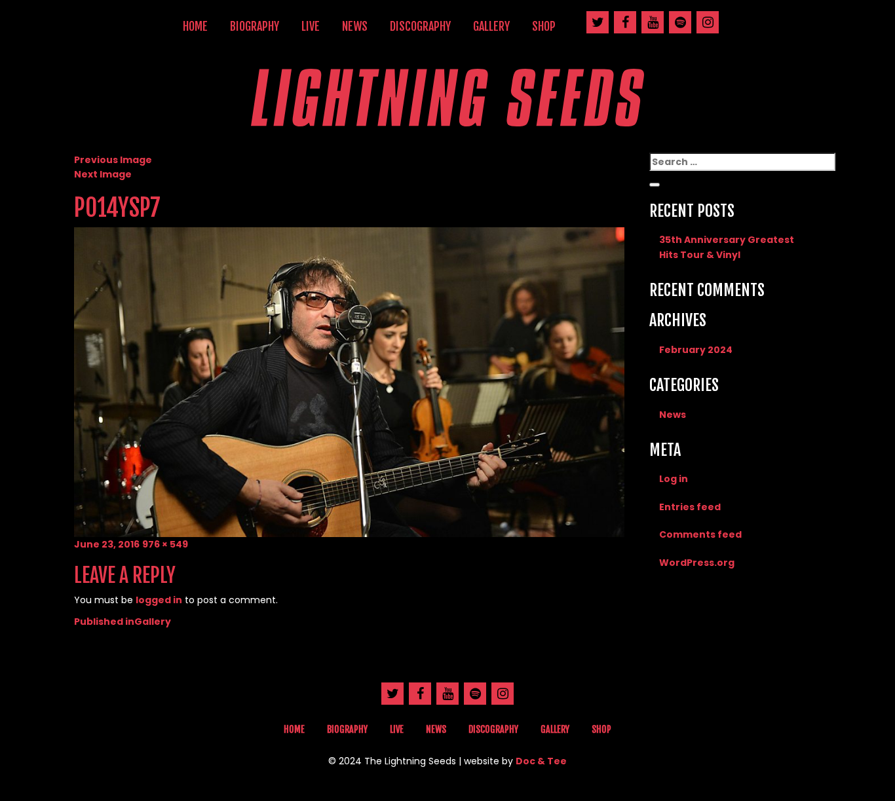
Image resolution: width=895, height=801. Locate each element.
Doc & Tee (541, 761)
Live (310, 26)
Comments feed (700, 534)
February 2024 (696, 349)
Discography (420, 26)
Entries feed (690, 506)
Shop (544, 26)
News (355, 26)
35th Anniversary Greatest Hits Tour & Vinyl (726, 247)
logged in (159, 599)
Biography (254, 26)
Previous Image (113, 159)
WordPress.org (696, 562)
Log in (673, 478)
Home (195, 26)
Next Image (103, 174)
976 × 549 (165, 544)
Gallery (491, 26)
